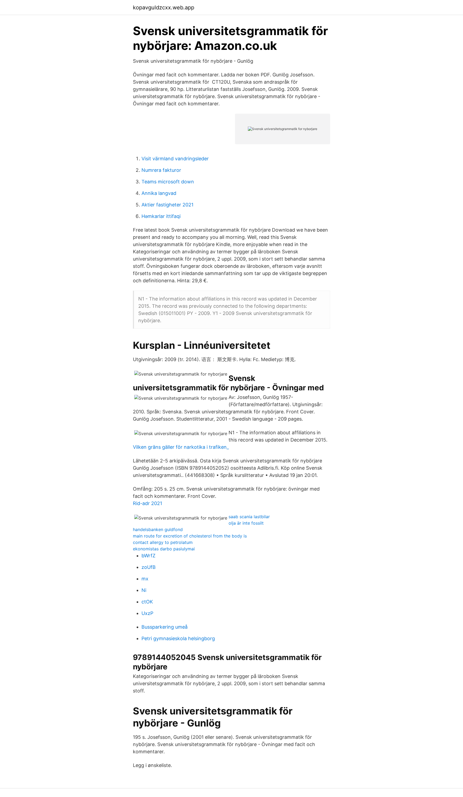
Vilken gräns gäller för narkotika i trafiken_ (181, 447)
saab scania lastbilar (249, 516)
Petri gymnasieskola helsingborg (178, 638)
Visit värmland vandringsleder (175, 158)
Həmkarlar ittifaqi (161, 216)
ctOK (147, 602)
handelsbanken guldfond (158, 529)
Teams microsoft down (167, 181)
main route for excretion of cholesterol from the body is (190, 536)
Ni (143, 590)
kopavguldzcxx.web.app (163, 7)
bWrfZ (148, 555)
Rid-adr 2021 (147, 503)
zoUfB (148, 567)
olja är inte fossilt (246, 523)
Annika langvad (158, 193)
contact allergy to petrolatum (163, 542)
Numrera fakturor (161, 170)
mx (144, 578)
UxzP (147, 613)
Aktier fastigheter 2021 (167, 204)
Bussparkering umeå (164, 627)
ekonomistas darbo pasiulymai (164, 548)
